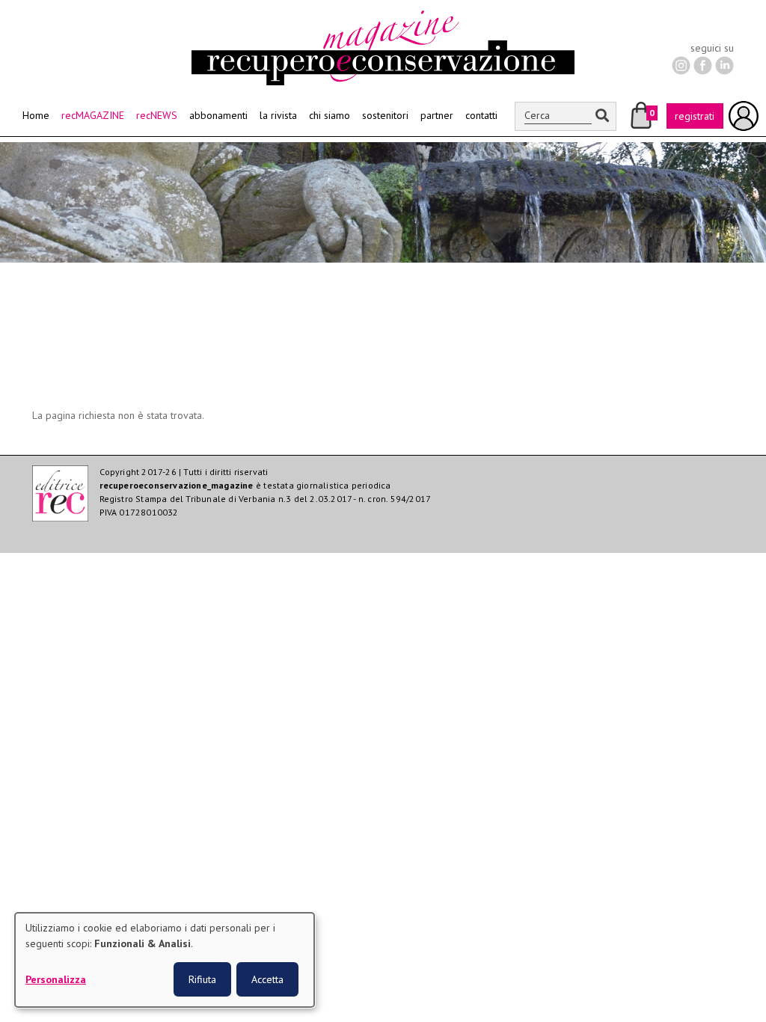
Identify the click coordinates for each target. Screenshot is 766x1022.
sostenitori (385, 115)
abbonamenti (218, 115)
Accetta (267, 979)
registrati (694, 116)
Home (35, 115)
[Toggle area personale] (744, 116)
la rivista (278, 115)
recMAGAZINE (92, 115)
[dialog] (164, 960)
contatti (481, 115)
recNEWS (156, 115)
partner (436, 115)
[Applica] (602, 116)
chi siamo (329, 115)
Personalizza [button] (55, 979)
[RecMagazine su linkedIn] (724, 64)
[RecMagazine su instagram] (681, 64)
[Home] (383, 18)
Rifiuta (202, 979)
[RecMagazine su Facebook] (702, 64)
